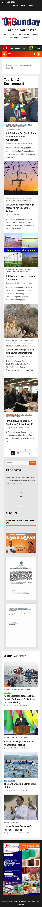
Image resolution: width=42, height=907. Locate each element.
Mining (27, 340)
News (7, 126)
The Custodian (10, 200)
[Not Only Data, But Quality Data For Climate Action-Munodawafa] (21, 105)
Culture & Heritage (11, 340)
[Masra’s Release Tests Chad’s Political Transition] (21, 807)
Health (30, 124)
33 (34, 450)
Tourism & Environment (13, 129)
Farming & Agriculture (19, 124)
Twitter (22, 5)
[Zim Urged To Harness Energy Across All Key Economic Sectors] (21, 178)
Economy (8, 124)
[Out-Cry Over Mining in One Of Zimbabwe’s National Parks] (21, 321)
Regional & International (13, 343)
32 (30, 450)
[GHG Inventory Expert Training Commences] (21, 250)
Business (7, 690)
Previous (10, 450)
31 (25, 450)
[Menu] (9, 54)
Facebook (14, 5)
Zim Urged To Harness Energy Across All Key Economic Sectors (20, 208)
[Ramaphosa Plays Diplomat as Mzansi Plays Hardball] (21, 722)
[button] (9, 54)
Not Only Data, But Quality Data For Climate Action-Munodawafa (21, 136)
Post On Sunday (27, 143)
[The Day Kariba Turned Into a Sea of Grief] (21, 765)
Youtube (30, 5)
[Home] (4, 54)
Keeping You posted (21, 30)
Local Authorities (18, 198)
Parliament (13, 126)
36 (23, 453)
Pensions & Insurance (24, 690)
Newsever (32, 901)
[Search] (34, 54)
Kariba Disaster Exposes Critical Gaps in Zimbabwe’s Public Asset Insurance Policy (20, 480)
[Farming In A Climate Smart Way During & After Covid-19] (21, 395)
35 (18, 453)
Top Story (21, 126)
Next (28, 453)
